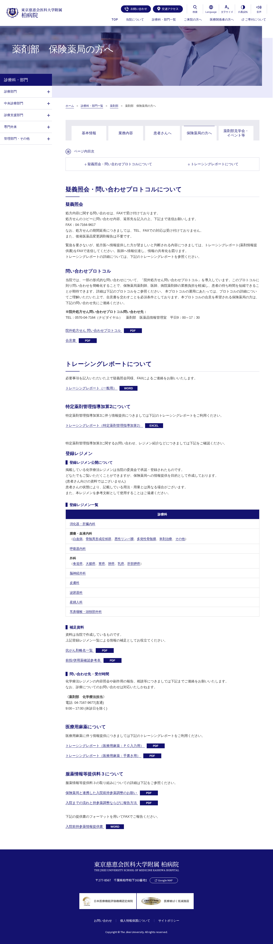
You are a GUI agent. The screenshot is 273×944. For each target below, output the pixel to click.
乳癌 (121, 563)
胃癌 (102, 563)
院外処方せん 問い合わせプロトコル (101, 330)
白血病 (78, 539)
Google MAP (165, 880)
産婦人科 (76, 602)
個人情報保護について (135, 920)
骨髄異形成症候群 (98, 539)
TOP (115, 19)
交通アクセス (170, 9)
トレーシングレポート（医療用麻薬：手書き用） (110, 756)
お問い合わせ (138, 9)
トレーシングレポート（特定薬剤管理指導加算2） (112, 425)
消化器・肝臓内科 (82, 524)
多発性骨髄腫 (146, 539)
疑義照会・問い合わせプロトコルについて (120, 164)
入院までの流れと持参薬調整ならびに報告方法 (109, 803)
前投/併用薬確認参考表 (90, 660)
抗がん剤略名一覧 (87, 650)
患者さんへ (162, 133)
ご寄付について (255, 19)
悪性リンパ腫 (124, 539)
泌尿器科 (76, 592)
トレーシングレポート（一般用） (99, 388)
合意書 (78, 340)
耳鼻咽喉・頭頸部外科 (86, 611)
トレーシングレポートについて (214, 164)
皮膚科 (74, 582)
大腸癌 (90, 563)
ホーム (70, 105)
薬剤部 (114, 105)
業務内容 (126, 133)
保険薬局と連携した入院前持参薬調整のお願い (109, 793)
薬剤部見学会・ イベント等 (236, 133)
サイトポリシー (168, 920)
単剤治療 (165, 539)
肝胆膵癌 (133, 563)
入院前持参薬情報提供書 (92, 826)
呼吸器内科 (78, 548)
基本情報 (89, 133)
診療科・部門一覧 (92, 105)
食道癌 (78, 563)
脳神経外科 (78, 573)
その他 (180, 539)
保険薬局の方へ (199, 133)
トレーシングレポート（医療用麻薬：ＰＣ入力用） (112, 746)
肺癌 (111, 563)
